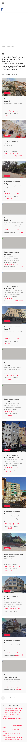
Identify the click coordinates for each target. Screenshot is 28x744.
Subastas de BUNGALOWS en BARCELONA (14, 720)
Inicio (3, 46)
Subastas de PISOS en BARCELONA (12, 712)
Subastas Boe (10, 46)
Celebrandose (20, 48)
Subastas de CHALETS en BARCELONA (12, 718)
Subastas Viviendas (9, 48)
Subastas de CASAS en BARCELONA (12, 710)
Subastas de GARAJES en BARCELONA (12, 722)
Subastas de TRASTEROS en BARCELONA (13, 724)
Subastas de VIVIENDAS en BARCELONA (13, 708)
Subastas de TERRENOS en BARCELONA (13, 739)
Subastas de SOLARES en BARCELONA (12, 737)
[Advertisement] (14, 27)
